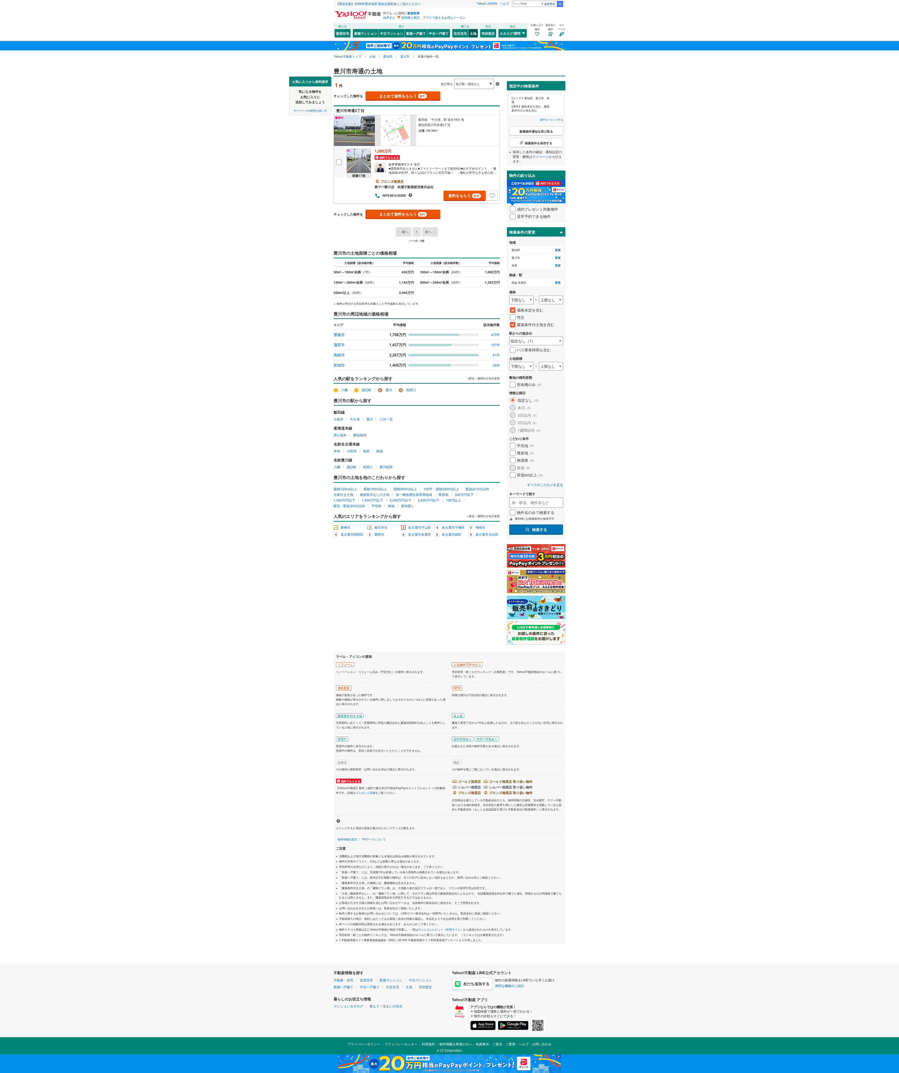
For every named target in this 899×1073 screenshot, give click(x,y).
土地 (473, 33)
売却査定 (488, 33)
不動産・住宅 (343, 980)
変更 (558, 250)
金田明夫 (549, 4)
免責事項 (482, 1044)
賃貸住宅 (342, 33)
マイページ (540, 156)
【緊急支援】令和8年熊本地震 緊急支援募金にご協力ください (378, 3)
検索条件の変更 (522, 232)
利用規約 (428, 1044)
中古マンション (391, 33)
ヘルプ (504, 3)
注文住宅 (460, 33)
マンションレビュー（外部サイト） (440, 929)
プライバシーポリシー (363, 1044)
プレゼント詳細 (365, 793)
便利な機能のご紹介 (509, 985)
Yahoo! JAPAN (487, 3)
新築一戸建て (416, 33)
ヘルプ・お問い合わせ (535, 1044)
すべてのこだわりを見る (545, 485)
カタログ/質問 (510, 33)
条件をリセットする (551, 119)
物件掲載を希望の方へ (455, 1044)
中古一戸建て (439, 33)
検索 (560, 4)
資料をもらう (463, 195)
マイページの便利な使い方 (310, 110)
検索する (539, 529)
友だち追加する (476, 983)
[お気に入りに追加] (492, 196)
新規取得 (413, 13)
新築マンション (365, 33)
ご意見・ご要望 (503, 1044)
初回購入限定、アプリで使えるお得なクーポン (433, 17)
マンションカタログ (348, 1006)
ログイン (389, 17)
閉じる (427, 80)
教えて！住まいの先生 (386, 1006)
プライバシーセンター (401, 1044)
